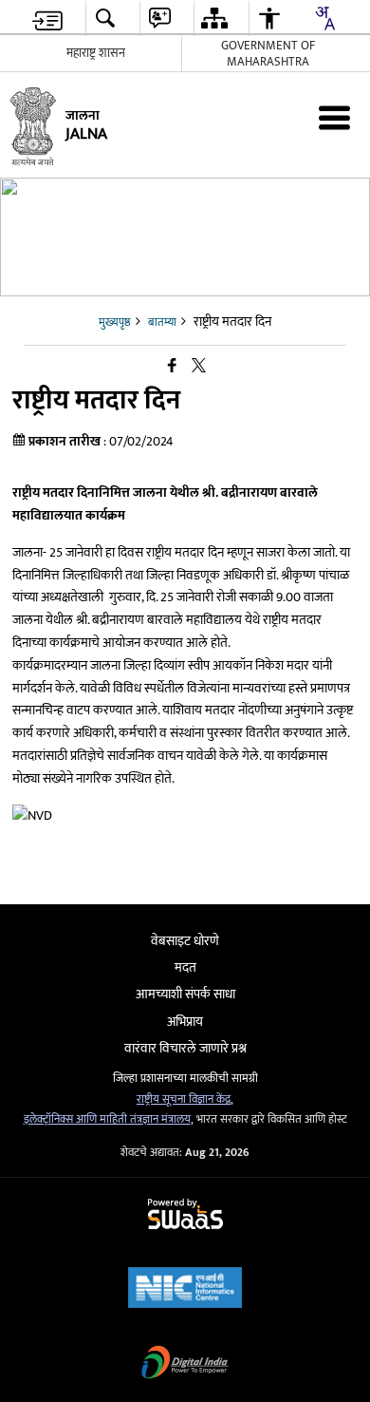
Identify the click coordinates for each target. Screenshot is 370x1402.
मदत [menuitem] (185, 967)
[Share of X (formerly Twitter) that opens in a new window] (199, 366)
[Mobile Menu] (334, 117)
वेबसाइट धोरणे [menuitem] (185, 941)
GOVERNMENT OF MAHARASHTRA (268, 53)
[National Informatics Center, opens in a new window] (185, 1289)
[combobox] (324, 18)
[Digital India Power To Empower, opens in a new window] (185, 1364)
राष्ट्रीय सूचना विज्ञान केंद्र (184, 1099)
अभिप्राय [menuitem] (185, 1022)
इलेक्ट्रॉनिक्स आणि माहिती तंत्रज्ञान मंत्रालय (107, 1119)
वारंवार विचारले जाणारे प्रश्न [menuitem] (185, 1048)
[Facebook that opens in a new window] (172, 366)
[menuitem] (47, 18)
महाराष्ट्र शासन (95, 53)
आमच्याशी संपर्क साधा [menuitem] (185, 994)
